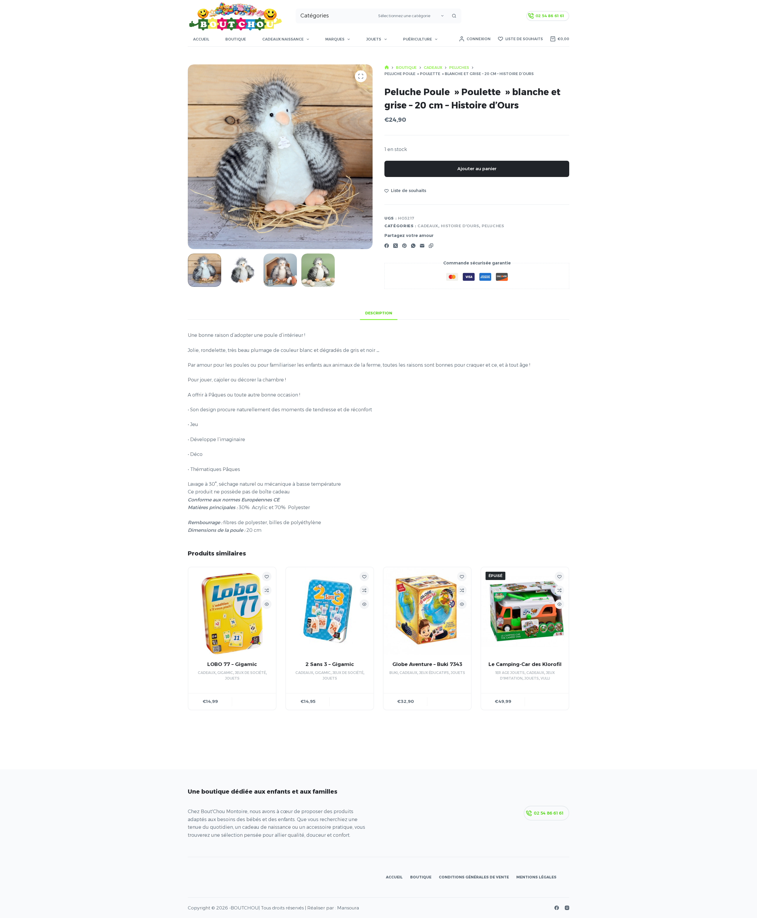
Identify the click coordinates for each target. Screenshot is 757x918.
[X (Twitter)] (395, 245)
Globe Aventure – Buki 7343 (427, 664)
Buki (393, 672)
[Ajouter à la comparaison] (266, 590)
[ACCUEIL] (386, 67)
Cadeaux (428, 225)
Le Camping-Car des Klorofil (525, 664)
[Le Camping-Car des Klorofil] (525, 611)
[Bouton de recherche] (454, 16)
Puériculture (417, 39)
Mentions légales (536, 877)
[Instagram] (567, 908)
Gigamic (225, 672)
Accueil (201, 39)
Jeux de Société (250, 672)
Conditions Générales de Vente (474, 877)
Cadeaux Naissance (283, 39)
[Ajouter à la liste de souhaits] (266, 576)
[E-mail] (422, 245)
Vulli (545, 678)
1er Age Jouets (510, 672)
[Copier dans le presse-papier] (431, 245)
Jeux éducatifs (434, 672)
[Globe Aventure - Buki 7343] (427, 611)
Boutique (235, 39)
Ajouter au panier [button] (254, 701)
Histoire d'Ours (460, 225)
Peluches (493, 225)
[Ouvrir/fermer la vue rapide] (266, 604)
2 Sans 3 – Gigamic (329, 664)
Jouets (373, 39)
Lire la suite (546, 701)
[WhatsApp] (413, 245)
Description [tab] (378, 313)
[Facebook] (386, 245)
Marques (334, 39)
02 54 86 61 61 (550, 15)
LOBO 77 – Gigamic (232, 664)
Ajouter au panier (476, 168)
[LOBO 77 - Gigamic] (232, 611)
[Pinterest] (404, 245)
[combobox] (335, 16)
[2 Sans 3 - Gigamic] (329, 611)
